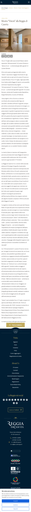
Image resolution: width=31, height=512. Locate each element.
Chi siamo (15, 367)
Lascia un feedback (14, 410)
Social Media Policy (15, 385)
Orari (15, 345)
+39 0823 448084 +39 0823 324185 (16, 439)
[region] (15, 500)
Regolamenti (15, 382)
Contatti (15, 370)
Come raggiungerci (15, 353)
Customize (15, 505)
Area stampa (15, 373)
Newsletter (15, 387)
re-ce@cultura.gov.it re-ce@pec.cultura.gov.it (16, 443)
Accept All (15, 501)
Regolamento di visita (15, 356)
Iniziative (15, 348)
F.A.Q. (15, 351)
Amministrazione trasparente (15, 376)
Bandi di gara (15, 379)
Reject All (16, 509)
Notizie (11, 8)
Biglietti (15, 342)
